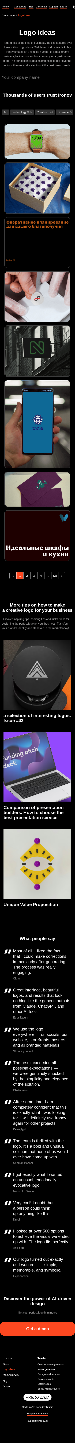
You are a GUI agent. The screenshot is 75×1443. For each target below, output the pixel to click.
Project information (37, 1413)
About (6, 1364)
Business (63, 112)
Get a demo (37, 1328)
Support (7, 1386)
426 (55, 575)
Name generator (47, 1369)
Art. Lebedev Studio (42, 1407)
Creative (42, 112)
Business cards (46, 1379)
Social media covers (49, 1388)
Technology (19, 112)
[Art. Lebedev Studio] (37, 1397)
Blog (5, 1381)
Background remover (49, 1374)
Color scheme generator (51, 1364)
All (5, 112)
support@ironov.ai (38, 1420)
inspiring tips (21, 619)
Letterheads (44, 1383)
